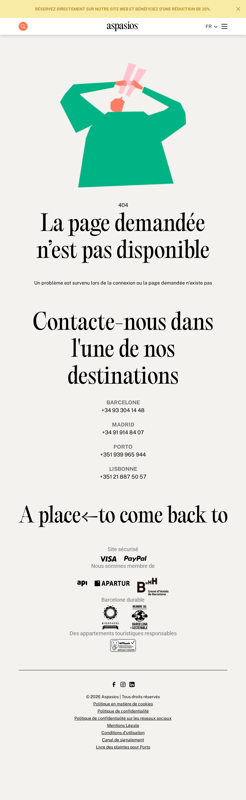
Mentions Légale (123, 725)
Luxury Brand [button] (119, 61)
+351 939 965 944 (123, 454)
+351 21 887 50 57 (123, 477)
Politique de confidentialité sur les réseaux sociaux (123, 718)
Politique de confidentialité (123, 711)
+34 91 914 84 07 (123, 432)
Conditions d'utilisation (123, 732)
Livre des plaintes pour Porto (123, 747)
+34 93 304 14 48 (123, 410)
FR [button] (209, 26)
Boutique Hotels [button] (120, 47)
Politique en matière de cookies (123, 703)
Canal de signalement (123, 739)
